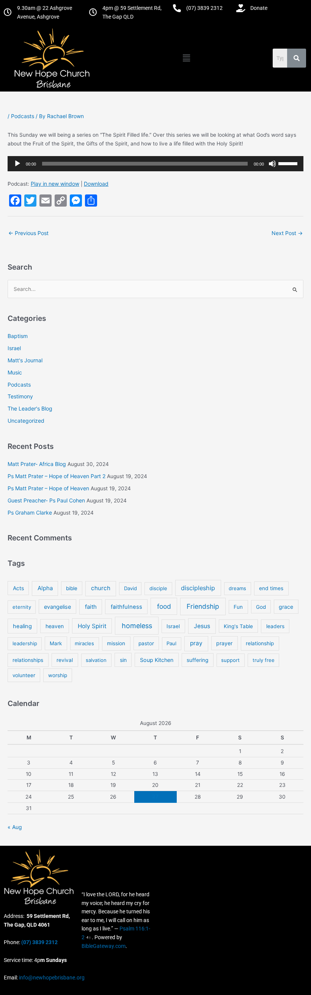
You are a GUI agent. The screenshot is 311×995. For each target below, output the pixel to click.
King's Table (238, 626)
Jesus (202, 626)
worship (57, 675)
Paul (171, 643)
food (164, 606)
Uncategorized (26, 420)
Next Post (287, 233)
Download (96, 183)
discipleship (198, 588)
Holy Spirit (92, 626)
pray (196, 643)
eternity (22, 607)
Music (15, 372)
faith (91, 606)
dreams (237, 588)
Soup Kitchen (156, 660)
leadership (25, 643)
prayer (224, 643)
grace (286, 606)
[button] (186, 58)
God (261, 607)
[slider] (289, 163)
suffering (197, 660)
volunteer (24, 675)
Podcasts (22, 116)
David (130, 588)
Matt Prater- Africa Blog (37, 464)
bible (71, 588)
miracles (84, 643)
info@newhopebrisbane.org (51, 977)
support (230, 660)
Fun (238, 607)
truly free (264, 660)
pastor (146, 643)
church (100, 588)
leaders (275, 626)
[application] (155, 163)
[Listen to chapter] (88, 937)
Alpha (45, 588)
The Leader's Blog (30, 408)
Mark (56, 643)
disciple (158, 588)
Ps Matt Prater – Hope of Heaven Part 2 (56, 476)
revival (65, 660)
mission (116, 643)
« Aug (15, 827)
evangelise (57, 606)
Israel (14, 348)
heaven (55, 626)
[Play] (17, 163)
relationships (28, 660)
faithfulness (126, 606)
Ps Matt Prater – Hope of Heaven (48, 488)
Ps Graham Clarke (30, 512)
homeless (137, 626)
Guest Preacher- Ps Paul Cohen (46, 500)
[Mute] (272, 163)
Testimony (20, 396)
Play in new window (55, 183)
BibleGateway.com (104, 946)
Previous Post (28, 233)
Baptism (18, 336)
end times (271, 588)
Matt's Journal (25, 360)
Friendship (203, 606)
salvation (96, 660)
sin (123, 660)
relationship (260, 643)
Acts (18, 588)
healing (22, 626)
